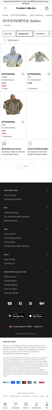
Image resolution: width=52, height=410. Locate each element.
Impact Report (11, 284)
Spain (42, 396)
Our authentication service (16, 216)
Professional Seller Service (16, 246)
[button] (47, 8)
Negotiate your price (11, 148)
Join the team (10, 288)
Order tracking (11, 212)
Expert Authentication (38, 148)
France (5, 396)
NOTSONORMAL (19, 15)
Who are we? (10, 276)
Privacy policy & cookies (25, 333)
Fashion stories (11, 292)
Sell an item (9, 241)
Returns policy (11, 220)
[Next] (32, 166)
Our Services (11, 190)
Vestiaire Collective (15, 272)
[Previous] (19, 166)
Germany (36, 396)
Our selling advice (12, 237)
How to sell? (10, 233)
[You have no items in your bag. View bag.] (47, 8)
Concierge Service (13, 199)
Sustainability (10, 280)
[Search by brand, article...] (5, 8)
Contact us (9, 263)
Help (6, 255)
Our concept (10, 195)
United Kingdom (15, 396)
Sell (6, 229)
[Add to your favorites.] (22, 74)
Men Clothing (36, 15)
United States (26, 396)
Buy (6, 208)
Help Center (9, 259)
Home (5, 15)
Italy (47, 396)
